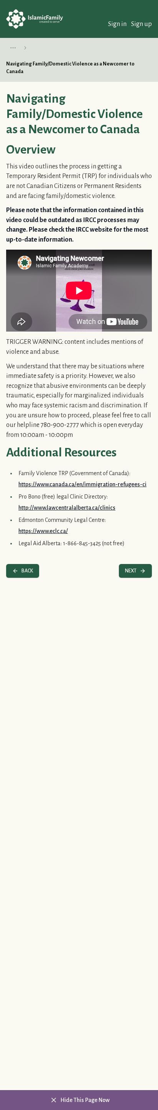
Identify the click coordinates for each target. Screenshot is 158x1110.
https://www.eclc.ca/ (43, 531)
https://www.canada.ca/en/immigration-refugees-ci (82, 484)
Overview (31, 149)
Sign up (141, 24)
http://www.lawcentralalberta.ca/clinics (66, 508)
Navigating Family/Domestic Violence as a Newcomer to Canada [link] (70, 67)
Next (131, 571)
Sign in (117, 24)
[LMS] (34, 19)
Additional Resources (61, 452)
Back (27, 571)
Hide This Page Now (85, 1100)
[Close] (53, 1100)
